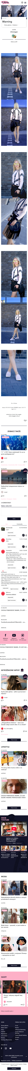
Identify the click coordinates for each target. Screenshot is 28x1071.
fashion (4, 882)
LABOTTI (23, 407)
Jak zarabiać (4, 1035)
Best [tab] (7, 524)
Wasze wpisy (4, 1027)
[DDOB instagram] (6, 1049)
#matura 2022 (21, 465)
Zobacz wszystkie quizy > (7, 1011)
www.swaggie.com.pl (14, 416)
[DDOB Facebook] (1, 1049)
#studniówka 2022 (12, 465)
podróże (4, 471)
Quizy (2, 1029)
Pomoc (17, 1039)
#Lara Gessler (4, 734)
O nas (16, 1025)
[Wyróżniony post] (25, 471)
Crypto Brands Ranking (21, 1035)
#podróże (3, 499)
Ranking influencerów (6, 1039)
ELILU (14, 409)
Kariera (17, 1027)
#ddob (14, 499)
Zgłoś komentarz (12, 535)
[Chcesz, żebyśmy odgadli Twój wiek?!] (14, 986)
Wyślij (14, 518)
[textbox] (14, 512)
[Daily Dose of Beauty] (5, 2)
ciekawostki (5, 437)
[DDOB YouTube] (10, 1049)
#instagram (9, 499)
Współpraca (4, 1033)
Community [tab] (19, 524)
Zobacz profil (14, 41)
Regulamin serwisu (5, 1060)
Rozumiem (14, 1068)
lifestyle (4, 708)
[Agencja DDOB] (22, 2)
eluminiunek (9, 527)
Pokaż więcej (14, 740)
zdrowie (4, 677)
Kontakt (17, 1037)
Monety (3, 1037)
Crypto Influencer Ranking (19, 1032)
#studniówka (4, 465)
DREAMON (7, 407)
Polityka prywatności (17, 1060)
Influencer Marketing (20, 1029)
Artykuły (3, 1031)
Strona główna (4, 1025)
